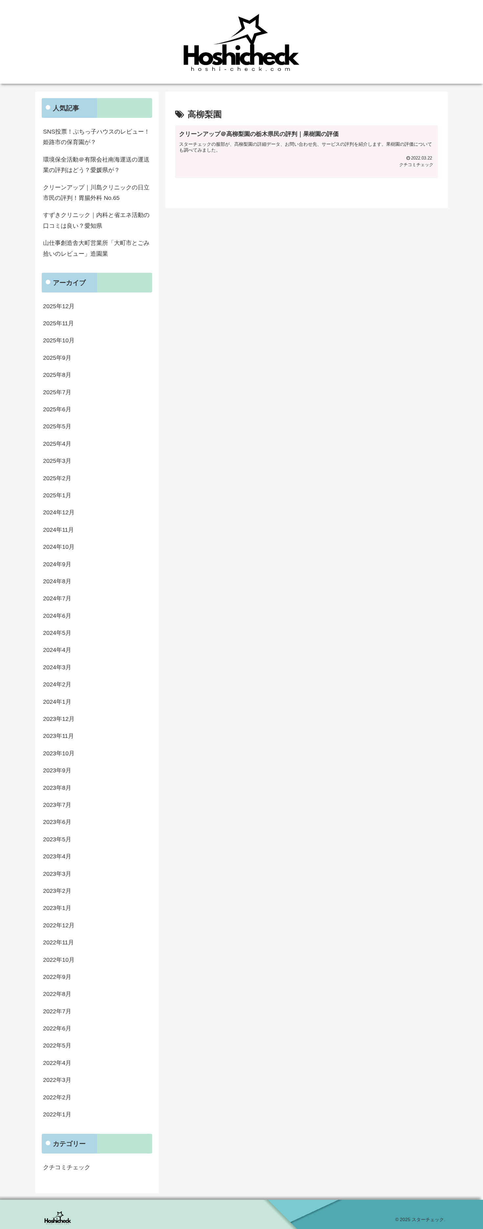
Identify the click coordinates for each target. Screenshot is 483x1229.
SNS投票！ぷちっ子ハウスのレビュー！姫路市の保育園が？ (96, 136)
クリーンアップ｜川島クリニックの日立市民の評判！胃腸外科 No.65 (96, 192)
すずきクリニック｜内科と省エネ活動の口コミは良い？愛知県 (96, 220)
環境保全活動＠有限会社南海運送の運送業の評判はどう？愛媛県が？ (96, 164)
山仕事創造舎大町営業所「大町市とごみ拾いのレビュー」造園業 (96, 248)
